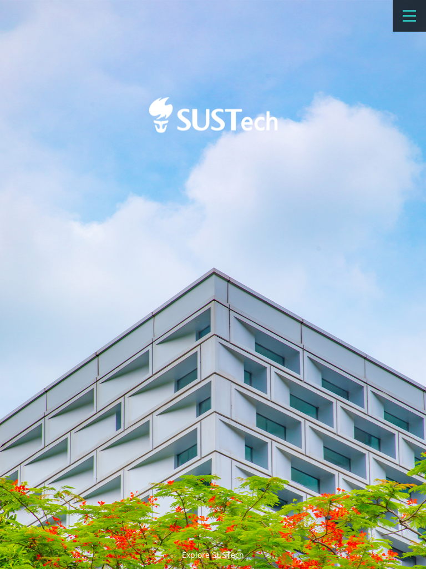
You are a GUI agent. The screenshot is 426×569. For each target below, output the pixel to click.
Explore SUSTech (213, 555)
